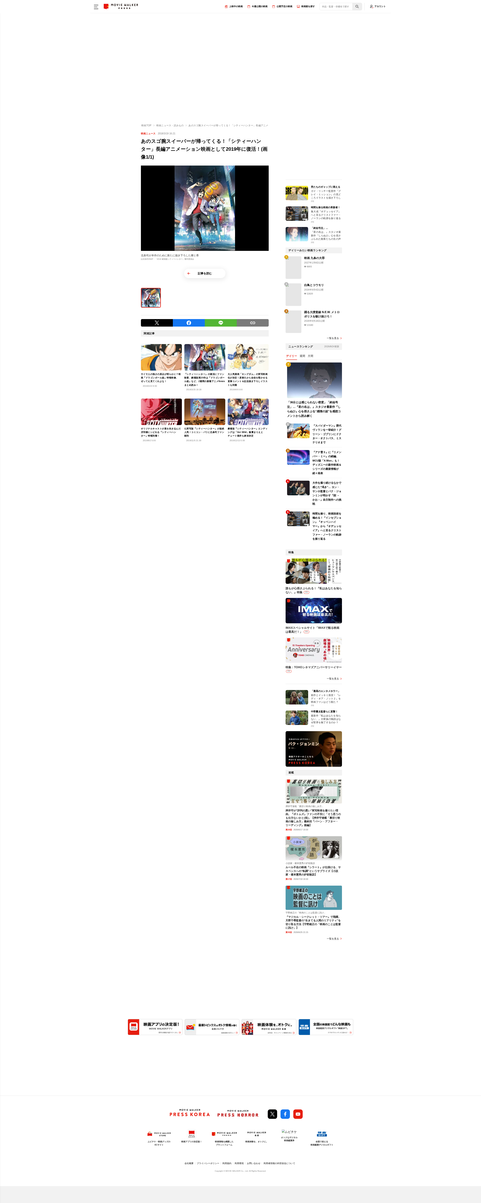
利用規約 (226, 1163)
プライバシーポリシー (208, 1163)
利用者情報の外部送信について (279, 1163)
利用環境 (239, 1163)
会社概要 (189, 1163)
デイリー (291, 355)
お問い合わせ (253, 1163)
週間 (302, 355)
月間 (310, 355)
